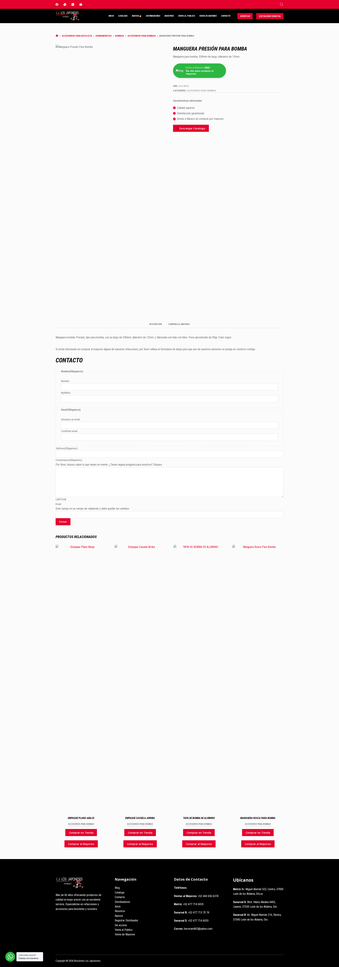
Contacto (225, 16)
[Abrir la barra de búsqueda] (281, 4)
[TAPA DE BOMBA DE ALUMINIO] (199, 677)
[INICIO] (57, 35)
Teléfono (67, 448)
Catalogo (122, 16)
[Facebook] (57, 4)
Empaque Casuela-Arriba (140, 818)
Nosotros (169, 16)
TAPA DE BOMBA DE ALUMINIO (199, 818)
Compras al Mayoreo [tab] (179, 324)
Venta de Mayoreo (208, 16)
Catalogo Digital (270, 16)
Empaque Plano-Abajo (81, 818)
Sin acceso (121, 925)
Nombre (65, 381)
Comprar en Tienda (81, 832)
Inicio (111, 16)
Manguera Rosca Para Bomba (257, 818)
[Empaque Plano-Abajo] (81, 677)
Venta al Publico (186, 16)
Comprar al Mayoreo (81, 844)
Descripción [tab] (155, 324)
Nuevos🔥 (137, 16)
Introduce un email (70, 419)
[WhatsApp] (65, 4)
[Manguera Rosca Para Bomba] (257, 677)
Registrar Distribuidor (126, 920)
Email (58, 504)
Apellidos (66, 392)
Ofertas (245, 16)
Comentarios (69, 460)
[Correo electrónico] (80, 4)
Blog (117, 887)
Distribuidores (153, 16)
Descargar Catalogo (192, 128)
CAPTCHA (61, 499)
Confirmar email (69, 431)
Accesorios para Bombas (201, 90)
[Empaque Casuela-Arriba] (140, 677)
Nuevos (119, 916)
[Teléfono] (73, 4)
